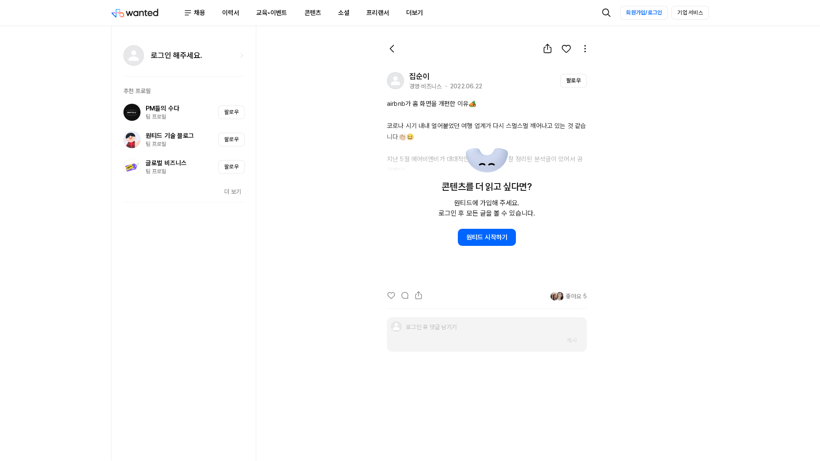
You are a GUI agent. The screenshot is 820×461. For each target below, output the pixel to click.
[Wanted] (147, 13)
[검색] (606, 13)
